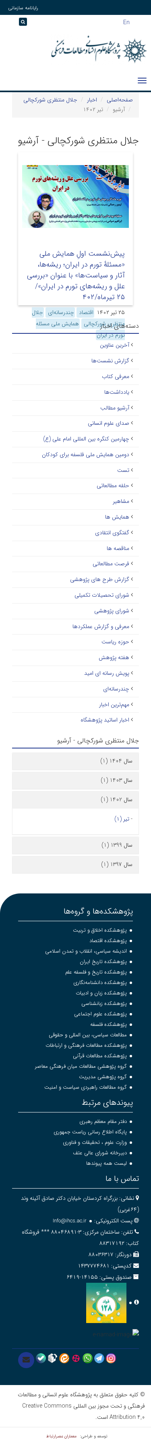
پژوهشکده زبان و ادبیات (101, 993)
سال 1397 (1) (116, 864)
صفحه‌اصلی (120, 99)
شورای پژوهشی (111, 610)
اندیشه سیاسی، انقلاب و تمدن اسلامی (86, 951)
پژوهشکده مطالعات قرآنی (100, 1056)
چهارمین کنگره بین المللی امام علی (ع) (86, 438)
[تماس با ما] (26, 1360)
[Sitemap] (8, 24)
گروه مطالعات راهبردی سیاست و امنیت (85, 1087)
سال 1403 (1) (116, 780)
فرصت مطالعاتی (111, 563)
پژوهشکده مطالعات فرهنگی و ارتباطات (86, 1045)
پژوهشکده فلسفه (108, 1024)
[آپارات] (76, 1358)
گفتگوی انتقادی (112, 532)
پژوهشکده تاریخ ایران (103, 961)
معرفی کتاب (115, 376)
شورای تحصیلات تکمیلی (101, 595)
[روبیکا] (53, 1358)
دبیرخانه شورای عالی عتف (100, 1153)
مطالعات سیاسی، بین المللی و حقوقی (88, 1035)
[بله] (41, 1358)
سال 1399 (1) (116, 845)
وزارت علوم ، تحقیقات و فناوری (95, 1142)
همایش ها (117, 517)
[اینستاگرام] (111, 1358)
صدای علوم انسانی (108, 423)
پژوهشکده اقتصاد (108, 941)
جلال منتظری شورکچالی (50, 99)
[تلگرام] (99, 1358)
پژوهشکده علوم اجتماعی (100, 1014)
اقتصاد (85, 312)
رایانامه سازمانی (23, 8)
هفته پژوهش (114, 657)
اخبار (92, 99)
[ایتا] (64, 1358)
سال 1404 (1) (116, 761)
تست (123, 470)
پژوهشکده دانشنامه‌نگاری (100, 982)
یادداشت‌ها (116, 392)
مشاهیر (121, 501)
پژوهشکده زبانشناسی (104, 1003)
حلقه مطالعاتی (113, 485)
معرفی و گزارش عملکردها (100, 626)
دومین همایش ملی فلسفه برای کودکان (85, 454)
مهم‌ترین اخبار (114, 704)
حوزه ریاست (115, 641)
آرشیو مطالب (114, 407)
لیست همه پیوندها (106, 1163)
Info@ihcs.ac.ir (70, 1221)
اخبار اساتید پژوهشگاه (105, 719)
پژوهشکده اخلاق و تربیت (100, 930)
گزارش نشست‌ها (110, 360)
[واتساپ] (88, 1358)
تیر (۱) (121, 819)
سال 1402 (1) (116, 799)
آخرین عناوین (114, 345)
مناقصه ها (118, 548)
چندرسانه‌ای (60, 312)
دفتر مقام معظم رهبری (103, 1121)
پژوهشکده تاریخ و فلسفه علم (96, 972)
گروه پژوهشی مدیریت (103, 1077)
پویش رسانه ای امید (106, 673)
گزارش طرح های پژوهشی (99, 579)
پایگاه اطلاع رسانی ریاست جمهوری (90, 1132)
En (126, 21)
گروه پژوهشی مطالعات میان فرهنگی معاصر (81, 1066)
